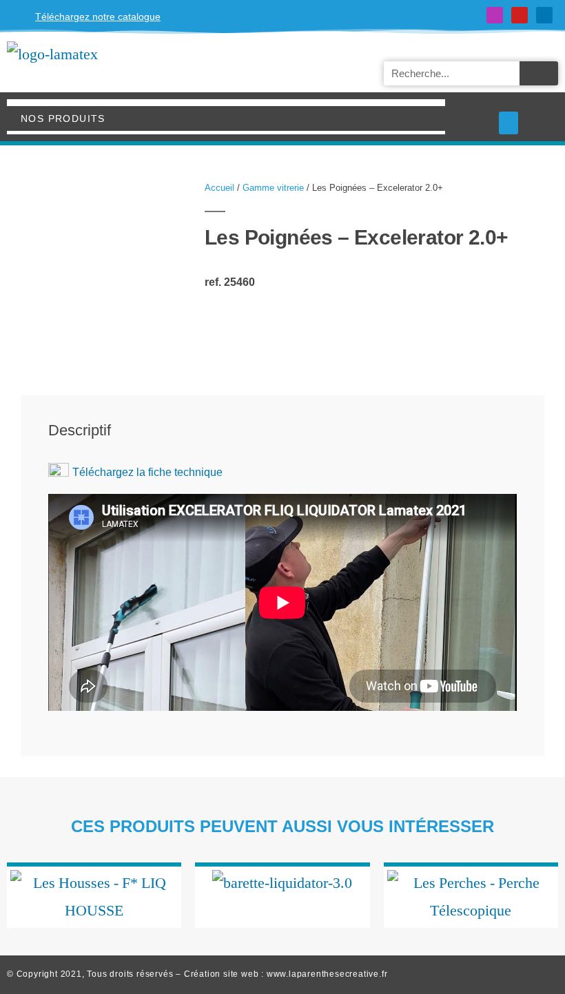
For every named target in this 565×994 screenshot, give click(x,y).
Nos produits (63, 118)
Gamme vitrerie (273, 188)
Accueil (219, 188)
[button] (508, 123)
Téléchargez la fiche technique (147, 472)
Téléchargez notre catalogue (98, 16)
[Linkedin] (544, 15)
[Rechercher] (539, 73)
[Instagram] (494, 15)
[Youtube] (519, 15)
